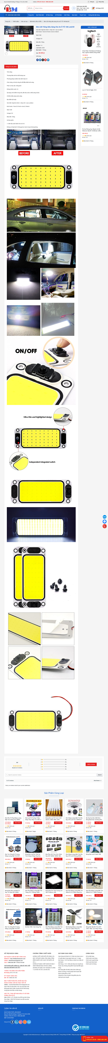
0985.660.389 (12, 962)
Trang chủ (7, 21)
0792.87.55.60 (41, 1)
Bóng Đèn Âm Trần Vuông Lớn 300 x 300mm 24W (54, 891)
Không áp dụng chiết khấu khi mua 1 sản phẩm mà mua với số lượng (44, 964)
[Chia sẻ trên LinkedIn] (48, 60)
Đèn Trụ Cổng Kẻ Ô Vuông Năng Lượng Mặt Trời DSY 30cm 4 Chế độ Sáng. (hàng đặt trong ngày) (13, 927)
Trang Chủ (31, 15)
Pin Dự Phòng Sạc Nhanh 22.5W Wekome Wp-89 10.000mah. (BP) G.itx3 (91, 51)
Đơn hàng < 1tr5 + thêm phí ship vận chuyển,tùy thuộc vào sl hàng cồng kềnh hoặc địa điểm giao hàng (70, 965)
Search (100, 774)
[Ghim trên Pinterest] (45, 60)
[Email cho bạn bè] (43, 60)
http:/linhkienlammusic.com (17, 958)
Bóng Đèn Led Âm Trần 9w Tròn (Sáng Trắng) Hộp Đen (32, 855)
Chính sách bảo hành (91, 962)
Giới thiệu (67, 15)
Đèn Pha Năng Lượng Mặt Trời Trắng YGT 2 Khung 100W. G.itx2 (33, 891)
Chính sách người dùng (92, 960)
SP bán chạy (49, 15)
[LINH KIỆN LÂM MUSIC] (14, 8)
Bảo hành (74, 15)
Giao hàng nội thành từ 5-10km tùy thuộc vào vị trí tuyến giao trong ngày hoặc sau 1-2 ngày (70, 957)
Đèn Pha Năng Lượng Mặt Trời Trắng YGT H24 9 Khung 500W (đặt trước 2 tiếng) (54, 927)
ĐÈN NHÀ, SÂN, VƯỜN (35, 21)
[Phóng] (6, 53)
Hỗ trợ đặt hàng (90, 956)
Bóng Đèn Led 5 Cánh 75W (93, 854)
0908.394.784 (13, 977)
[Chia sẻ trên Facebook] (37, 60)
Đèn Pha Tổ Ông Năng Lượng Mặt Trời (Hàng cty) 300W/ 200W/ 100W (13, 819)
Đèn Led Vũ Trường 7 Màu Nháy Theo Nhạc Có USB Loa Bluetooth (33, 819)
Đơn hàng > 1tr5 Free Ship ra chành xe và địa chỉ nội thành (70, 961)
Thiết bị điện (16, 21)
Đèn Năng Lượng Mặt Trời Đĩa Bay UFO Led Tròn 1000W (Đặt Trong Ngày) (74, 819)
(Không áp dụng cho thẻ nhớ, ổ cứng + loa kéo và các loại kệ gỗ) (44, 968)
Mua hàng (18, 822)
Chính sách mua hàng (91, 958)
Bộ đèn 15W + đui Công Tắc (33, 927)
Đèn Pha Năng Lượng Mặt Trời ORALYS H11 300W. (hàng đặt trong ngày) (94, 891)
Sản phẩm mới (40, 15)
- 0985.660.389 (49, 1)
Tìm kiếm (66, 8)
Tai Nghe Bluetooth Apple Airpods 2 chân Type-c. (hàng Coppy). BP (92, 90)
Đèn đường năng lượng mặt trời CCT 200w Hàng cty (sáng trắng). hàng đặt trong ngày (74, 927)
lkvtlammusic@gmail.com (16, 960)
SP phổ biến (58, 15)
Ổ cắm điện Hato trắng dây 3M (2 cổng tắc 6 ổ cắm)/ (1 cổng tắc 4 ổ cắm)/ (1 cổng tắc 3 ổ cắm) (92, 130)
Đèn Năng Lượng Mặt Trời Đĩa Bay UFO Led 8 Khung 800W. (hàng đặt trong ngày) (74, 855)
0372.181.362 (13, 972)
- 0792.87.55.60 (20, 962)
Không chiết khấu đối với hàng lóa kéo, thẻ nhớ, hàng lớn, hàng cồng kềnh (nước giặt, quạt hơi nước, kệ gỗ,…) (43, 959)
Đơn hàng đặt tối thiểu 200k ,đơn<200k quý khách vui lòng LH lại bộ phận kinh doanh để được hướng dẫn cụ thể (69, 971)
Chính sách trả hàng (91, 964)
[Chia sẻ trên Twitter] (40, 60)
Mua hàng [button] (38, 822)
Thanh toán (83, 15)
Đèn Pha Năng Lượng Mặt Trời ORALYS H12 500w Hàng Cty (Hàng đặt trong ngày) (74, 891)
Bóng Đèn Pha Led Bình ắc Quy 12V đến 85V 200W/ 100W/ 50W (12, 891)
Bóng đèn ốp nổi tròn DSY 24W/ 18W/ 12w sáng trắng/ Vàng (94, 927)
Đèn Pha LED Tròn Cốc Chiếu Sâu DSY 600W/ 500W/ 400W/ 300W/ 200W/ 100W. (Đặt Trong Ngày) (54, 855)
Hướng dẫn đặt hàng (94, 15)
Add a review (91, 764)
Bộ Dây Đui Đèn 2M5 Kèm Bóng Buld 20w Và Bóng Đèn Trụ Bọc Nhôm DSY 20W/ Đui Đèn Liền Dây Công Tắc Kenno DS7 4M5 (94, 819)
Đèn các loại (24, 21)
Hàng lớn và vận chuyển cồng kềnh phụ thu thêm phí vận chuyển (69, 976)
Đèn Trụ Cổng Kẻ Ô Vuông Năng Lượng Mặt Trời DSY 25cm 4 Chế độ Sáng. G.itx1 (13, 855)
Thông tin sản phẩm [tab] (11, 66)
